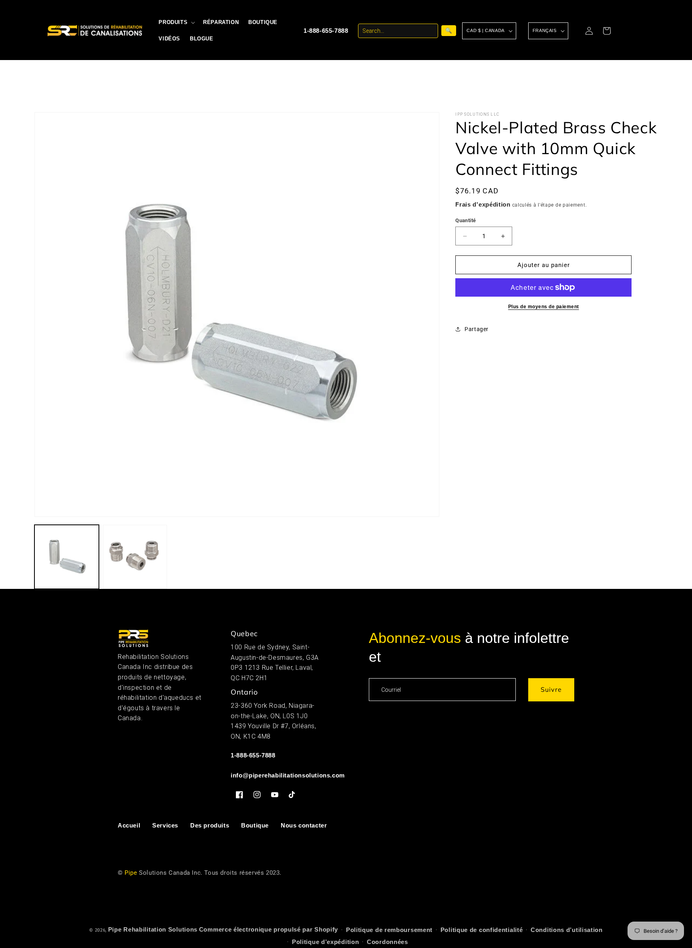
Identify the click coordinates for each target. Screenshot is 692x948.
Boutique (255, 825)
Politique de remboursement (389, 929)
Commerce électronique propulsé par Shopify (268, 929)
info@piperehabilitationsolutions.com (288, 775)
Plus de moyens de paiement (543, 306)
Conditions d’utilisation (567, 929)
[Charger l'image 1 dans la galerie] (66, 557)
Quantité (465, 220)
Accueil (129, 825)
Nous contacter (304, 825)
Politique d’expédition (325, 941)
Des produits (209, 825)
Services (165, 825)
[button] (176, 22)
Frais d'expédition (483, 204)
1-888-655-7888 (326, 30)
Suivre (551, 690)
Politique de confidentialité (482, 929)
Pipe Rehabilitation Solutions (152, 929)
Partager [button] (477, 329)
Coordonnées (387, 941)
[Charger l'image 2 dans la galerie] (135, 557)
